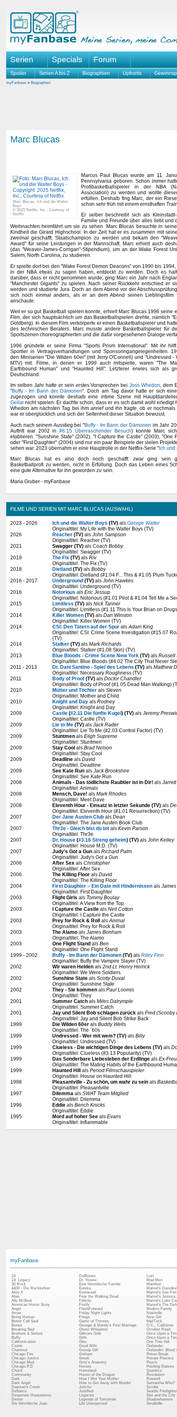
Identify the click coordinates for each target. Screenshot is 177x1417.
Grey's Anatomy (93, 1362)
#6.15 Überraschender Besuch (95, 431)
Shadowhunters (160, 1399)
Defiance (19, 1391)
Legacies (86, 1395)
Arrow (16, 1313)
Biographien (96, 73)
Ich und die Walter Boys (79, 523)
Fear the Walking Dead (99, 1296)
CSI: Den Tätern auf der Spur (85, 627)
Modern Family (159, 1309)
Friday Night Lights (95, 1313)
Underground (67, 581)
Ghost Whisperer (93, 1329)
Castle (60, 713)
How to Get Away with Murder (105, 1383)
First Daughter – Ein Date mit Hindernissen (102, 886)
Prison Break (157, 1354)
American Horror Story (31, 1305)
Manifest (154, 1284)
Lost (150, 1276)
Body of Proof (68, 679)
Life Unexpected (93, 1403)
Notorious (63, 592)
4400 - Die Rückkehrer (31, 1288)
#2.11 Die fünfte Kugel (95, 713)
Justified (86, 1391)
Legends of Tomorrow (97, 1399)
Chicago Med (23, 1362)
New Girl (154, 1317)
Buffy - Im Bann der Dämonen (47, 391)
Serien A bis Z (54, 73)
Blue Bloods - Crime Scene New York (95, 655)
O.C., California (160, 1325)
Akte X (17, 1292)
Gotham (86, 1354)
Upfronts (132, 73)
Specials (67, 59)
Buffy (16, 1338)
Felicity (85, 1300)
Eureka (85, 1288)
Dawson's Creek (26, 1387)
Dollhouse (87, 1276)
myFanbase (16, 83)
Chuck (17, 1370)
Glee (83, 1342)
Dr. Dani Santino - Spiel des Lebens (93, 667)
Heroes (85, 1366)
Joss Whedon (144, 385)
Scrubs (152, 1387)
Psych (152, 1362)
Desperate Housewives (31, 1395)
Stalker (60, 644)
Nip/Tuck (154, 1321)
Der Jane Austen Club (78, 817)
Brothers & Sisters (27, 1333)
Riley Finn (152, 955)
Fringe (84, 1317)
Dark (16, 1379)
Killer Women (68, 615)
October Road (158, 1329)
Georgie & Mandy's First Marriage (108, 1325)
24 (14, 1276)
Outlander (155, 1346)
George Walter (143, 523)
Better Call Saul (25, 1321)
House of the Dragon (97, 1375)
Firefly (84, 1305)
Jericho (85, 1387)
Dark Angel (21, 1383)
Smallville (155, 1403)
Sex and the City (161, 1395)
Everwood (87, 1292)
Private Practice (160, 1358)
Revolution (156, 1375)
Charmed (19, 1350)
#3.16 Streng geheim (102, 840)
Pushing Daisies (160, 1366)
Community (21, 1375)
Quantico (154, 1370)
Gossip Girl (88, 1350)
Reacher (62, 534)
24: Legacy (21, 1280)
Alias (16, 1296)
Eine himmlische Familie (100, 1284)
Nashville (154, 1313)
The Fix (60, 558)
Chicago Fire (22, 1354)
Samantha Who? (161, 1383)
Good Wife (88, 1346)
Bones (17, 1325)
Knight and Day (70, 702)
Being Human (23, 1317)
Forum (104, 59)
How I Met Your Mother (99, 1379)
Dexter (17, 1399)
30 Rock (19, 1284)
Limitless (63, 604)
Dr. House (63, 840)
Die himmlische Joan (29, 1403)
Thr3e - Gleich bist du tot (80, 828)
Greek (84, 1358)
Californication (24, 1342)
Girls (83, 1338)
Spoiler (18, 73)
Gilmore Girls (90, 1333)
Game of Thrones (94, 1321)
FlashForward (90, 1309)
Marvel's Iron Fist (162, 1292)
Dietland (62, 569)
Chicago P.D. (23, 1366)
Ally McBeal (22, 1300)
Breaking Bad (23, 1329)
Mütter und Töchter (74, 690)
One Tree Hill (158, 1342)
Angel (16, 1309)
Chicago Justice (25, 1358)
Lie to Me (62, 725)
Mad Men (155, 1280)
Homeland (87, 1370)
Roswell (153, 1379)
